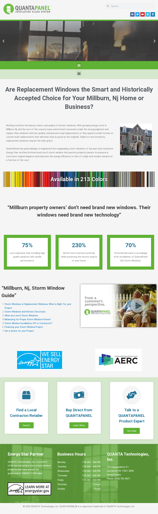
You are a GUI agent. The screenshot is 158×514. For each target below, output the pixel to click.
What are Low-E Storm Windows (21, 315)
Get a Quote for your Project (19, 330)
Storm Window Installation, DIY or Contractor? (28, 323)
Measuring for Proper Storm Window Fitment (28, 319)
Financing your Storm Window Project (24, 327)
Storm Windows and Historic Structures (25, 311)
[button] (3, 41)
